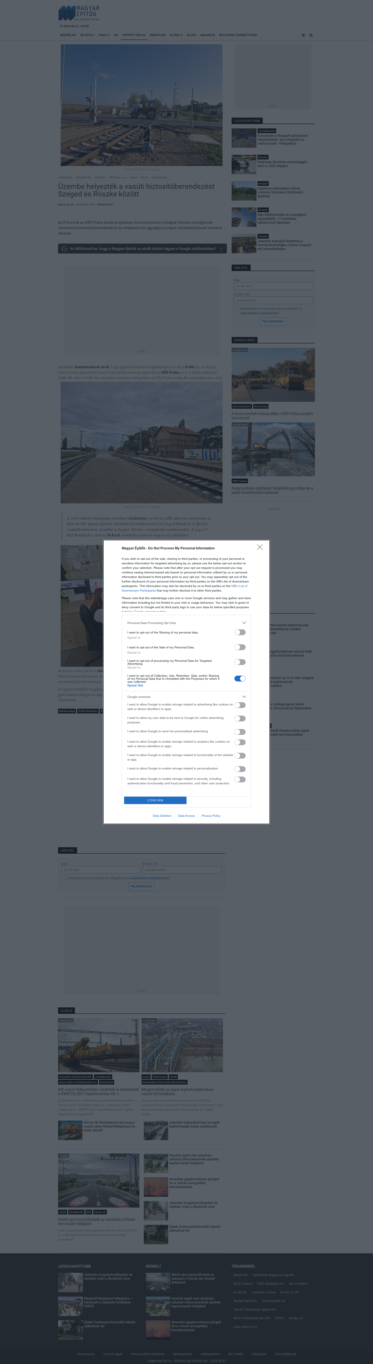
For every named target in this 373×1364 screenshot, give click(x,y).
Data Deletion (162, 815)
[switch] (240, 632)
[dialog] (186, 682)
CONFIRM (155, 800)
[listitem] (186, 623)
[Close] (261, 548)
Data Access (186, 815)
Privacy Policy (211, 815)
